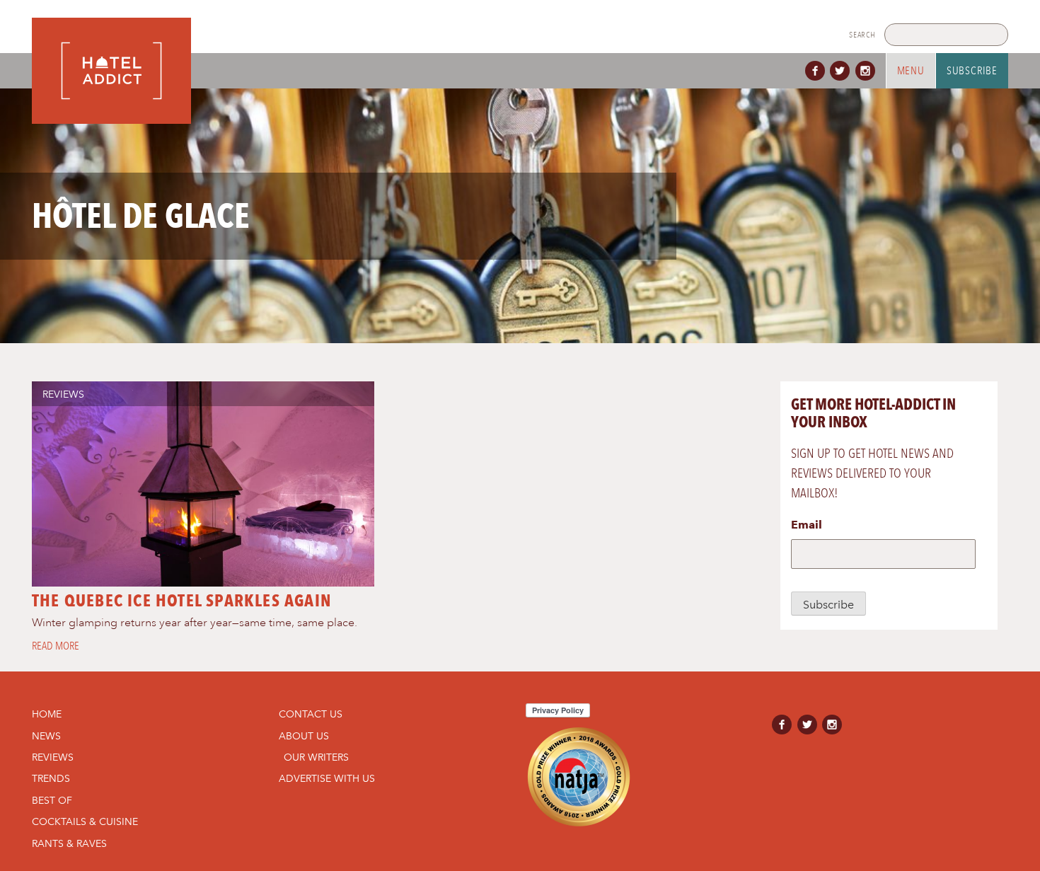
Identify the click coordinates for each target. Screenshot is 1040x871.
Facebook (818, 70)
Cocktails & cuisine (85, 821)
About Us (304, 736)
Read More (55, 646)
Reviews (63, 394)
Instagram (868, 70)
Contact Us (310, 714)
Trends (51, 778)
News (46, 736)
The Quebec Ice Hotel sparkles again (181, 600)
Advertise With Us (327, 778)
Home (47, 714)
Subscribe (972, 71)
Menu (911, 71)
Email (806, 524)
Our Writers (316, 757)
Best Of (52, 800)
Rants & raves (69, 843)
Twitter (842, 70)
